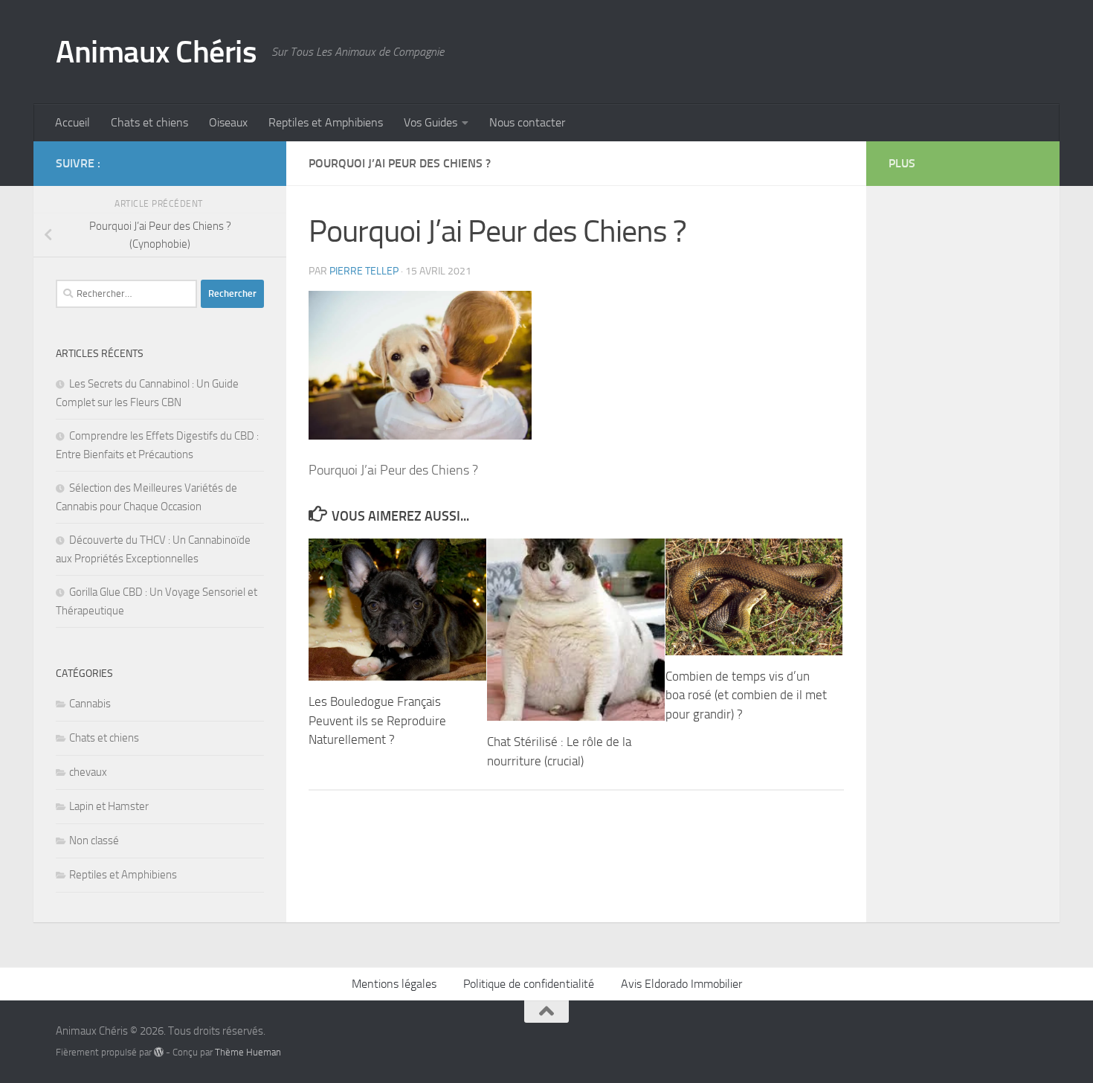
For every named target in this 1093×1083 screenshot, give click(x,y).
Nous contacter (527, 122)
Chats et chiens (149, 122)
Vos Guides (430, 122)
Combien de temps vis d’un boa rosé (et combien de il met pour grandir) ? (746, 695)
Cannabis (90, 703)
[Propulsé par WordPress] (159, 1052)
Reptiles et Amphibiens (325, 122)
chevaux (88, 772)
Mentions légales (394, 984)
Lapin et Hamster (109, 806)
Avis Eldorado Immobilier (681, 984)
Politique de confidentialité (528, 984)
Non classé (94, 840)
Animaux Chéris (156, 52)
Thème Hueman (248, 1052)
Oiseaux (228, 122)
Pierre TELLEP (364, 271)
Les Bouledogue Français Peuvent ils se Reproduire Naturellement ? (377, 720)
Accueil (72, 122)
